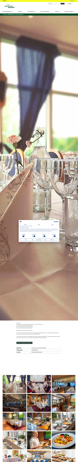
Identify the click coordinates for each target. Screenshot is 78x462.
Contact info (72, 1)
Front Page (5, 14)
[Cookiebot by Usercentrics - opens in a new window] (54, 221)
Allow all (52, 239)
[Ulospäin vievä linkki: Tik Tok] (5, 0)
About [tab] (53, 224)
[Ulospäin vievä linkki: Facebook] (3, 0)
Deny (26, 239)
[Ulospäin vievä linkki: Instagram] (4, 0)
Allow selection (39, 239)
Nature (20, 11)
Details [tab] (39, 224)
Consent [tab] (25, 224)
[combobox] (69, 3)
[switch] (34, 236)
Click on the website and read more (24, 342)
